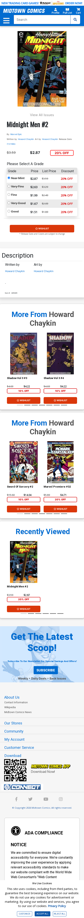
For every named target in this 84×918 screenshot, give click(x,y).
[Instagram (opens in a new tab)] (60, 799)
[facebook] (16, 799)
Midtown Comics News (18, 712)
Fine (14, 194)
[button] (55, 11)
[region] (9, 359)
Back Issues (58, 678)
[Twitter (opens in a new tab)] (30, 799)
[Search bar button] (75, 19)
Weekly (23, 678)
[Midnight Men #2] (23, 562)
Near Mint (17, 178)
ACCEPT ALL (42, 914)
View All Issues (42, 115)
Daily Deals (38, 678)
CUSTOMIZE (24, 914)
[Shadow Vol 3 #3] (23, 354)
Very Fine (17, 186)
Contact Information (16, 702)
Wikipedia (10, 707)
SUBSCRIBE (45, 670)
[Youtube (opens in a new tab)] (46, 799)
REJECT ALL (59, 914)
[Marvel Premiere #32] (60, 462)
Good (15, 211)
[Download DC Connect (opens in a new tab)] (44, 787)
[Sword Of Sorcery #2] (23, 462)
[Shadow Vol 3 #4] (60, 354)
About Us (12, 697)
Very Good (18, 203)
